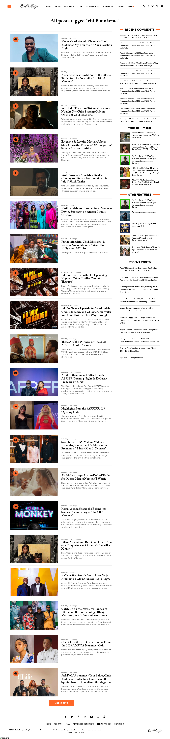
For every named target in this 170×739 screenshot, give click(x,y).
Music (57, 6)
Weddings (69, 6)
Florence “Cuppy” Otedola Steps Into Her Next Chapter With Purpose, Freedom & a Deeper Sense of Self (139, 320)
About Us (58, 724)
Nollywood (108, 6)
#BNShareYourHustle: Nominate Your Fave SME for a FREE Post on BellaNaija (138, 45)
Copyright (119, 724)
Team (67, 724)
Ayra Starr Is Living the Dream (131, 358)
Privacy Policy (104, 724)
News (48, 6)
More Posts (61, 703)
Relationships (92, 6)
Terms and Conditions (83, 724)
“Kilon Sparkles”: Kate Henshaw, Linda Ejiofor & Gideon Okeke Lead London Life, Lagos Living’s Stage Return (139, 289)
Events (121, 6)
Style (79, 6)
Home (48, 724)
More (130, 6)
